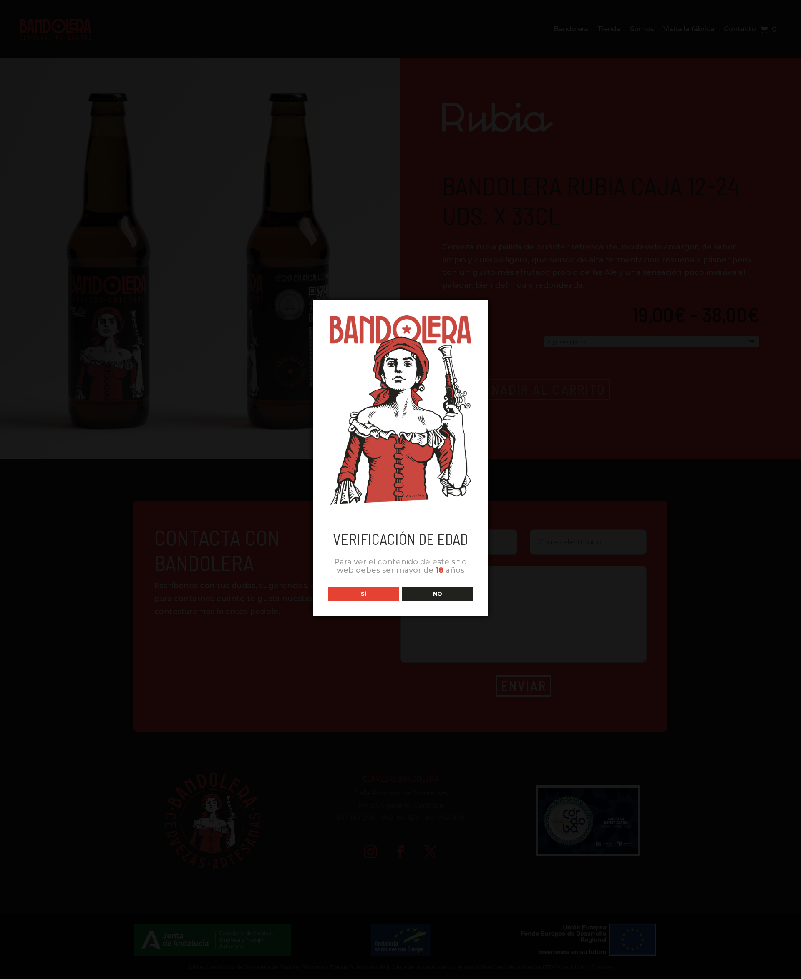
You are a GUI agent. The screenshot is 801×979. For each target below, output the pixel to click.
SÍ (363, 593)
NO (437, 593)
